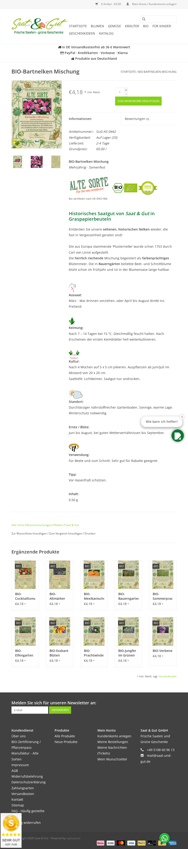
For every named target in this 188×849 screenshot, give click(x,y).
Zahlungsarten (22, 788)
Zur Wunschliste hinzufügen (29, 533)
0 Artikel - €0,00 (111, 4)
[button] (177, 435)
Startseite (78, 26)
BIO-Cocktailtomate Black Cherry (25, 596)
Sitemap (17, 805)
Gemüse (114, 26)
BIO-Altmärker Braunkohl (58, 596)
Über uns (18, 736)
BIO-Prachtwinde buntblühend (94, 653)
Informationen (80, 119)
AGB (14, 770)
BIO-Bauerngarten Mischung (128, 596)
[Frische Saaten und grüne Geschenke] (39, 26)
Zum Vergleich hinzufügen (66, 533)
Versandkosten (168, 676)
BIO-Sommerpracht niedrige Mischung (163, 596)
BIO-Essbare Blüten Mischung (59, 653)
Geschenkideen (82, 33)
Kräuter (132, 26)
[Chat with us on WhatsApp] (164, 838)
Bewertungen (137, 119)
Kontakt (17, 799)
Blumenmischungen (39, 525)
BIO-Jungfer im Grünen (127, 652)
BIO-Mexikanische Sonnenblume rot (94, 596)
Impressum (20, 765)
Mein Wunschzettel (112, 759)
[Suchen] (142, 19)
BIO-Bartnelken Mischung (157, 72)
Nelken (58, 525)
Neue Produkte (66, 742)
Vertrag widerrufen (26, 822)
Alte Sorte (17, 525)
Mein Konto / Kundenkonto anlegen (154, 4)
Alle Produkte (65, 736)
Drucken (90, 533)
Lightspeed (73, 838)
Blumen (97, 26)
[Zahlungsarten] (100, 843)
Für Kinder (161, 26)
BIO (146, 26)
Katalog (106, 33)
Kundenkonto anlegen (114, 736)
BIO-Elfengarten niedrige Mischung (24, 653)
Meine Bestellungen (112, 742)
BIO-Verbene (162, 650)
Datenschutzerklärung (28, 782)
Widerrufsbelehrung (27, 776)
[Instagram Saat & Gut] (173, 703)
